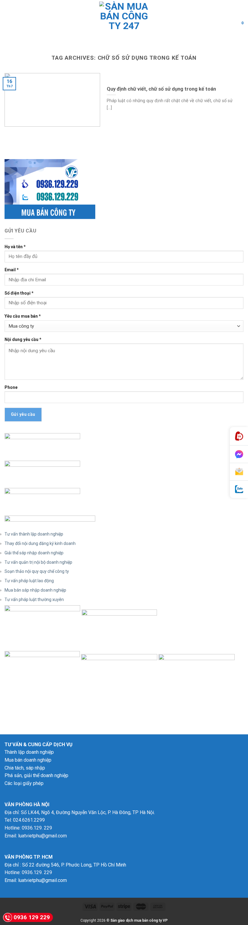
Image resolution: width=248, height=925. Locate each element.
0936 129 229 (32, 917)
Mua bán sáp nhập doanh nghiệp (35, 590)
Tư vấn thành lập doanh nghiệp (34, 534)
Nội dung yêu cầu (23, 339)
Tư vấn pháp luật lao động (29, 580)
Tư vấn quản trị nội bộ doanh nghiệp (38, 562)
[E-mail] (239, 472)
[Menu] (8, 22)
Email (12, 269)
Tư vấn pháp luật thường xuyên (34, 599)
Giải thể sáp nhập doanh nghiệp (34, 552)
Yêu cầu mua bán (23, 316)
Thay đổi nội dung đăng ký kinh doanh (40, 543)
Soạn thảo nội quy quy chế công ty (37, 571)
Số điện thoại (19, 293)
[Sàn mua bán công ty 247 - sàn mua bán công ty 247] (124, 22)
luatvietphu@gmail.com (42, 836)
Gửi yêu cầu (23, 414)
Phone (11, 387)
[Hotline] (239, 436)
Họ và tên (15, 246)
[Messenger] (239, 454)
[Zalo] (239, 489)
